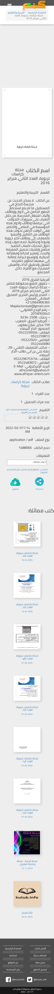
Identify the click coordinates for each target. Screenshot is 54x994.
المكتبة (13, 955)
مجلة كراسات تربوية (20, 384)
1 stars (30, 417)
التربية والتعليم (16, 12)
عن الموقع (13, 962)
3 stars (38, 417)
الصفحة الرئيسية (37, 12)
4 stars (42, 417)
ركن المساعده (13, 969)
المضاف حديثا (40, 955)
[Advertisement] (27, 52)
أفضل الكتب (40, 948)
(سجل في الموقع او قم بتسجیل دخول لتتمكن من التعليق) (27, 471)
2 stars (34, 417)
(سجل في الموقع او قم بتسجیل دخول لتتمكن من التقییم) (21, 411)
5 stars (46, 417)
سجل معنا (40, 962)
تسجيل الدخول (40, 969)
